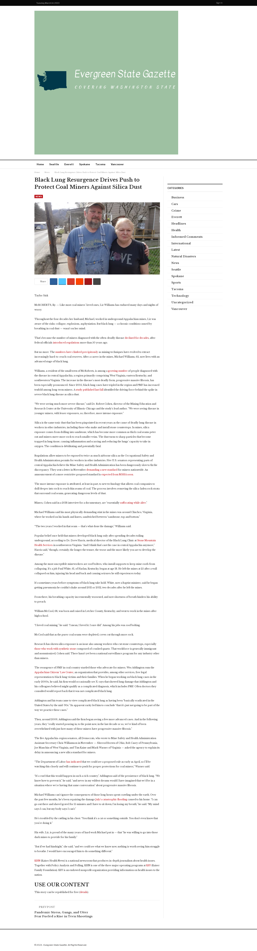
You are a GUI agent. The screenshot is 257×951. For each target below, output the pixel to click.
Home (40, 164)
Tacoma (100, 164)
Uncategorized (182, 302)
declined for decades (137, 337)
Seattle (54, 164)
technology (180, 295)
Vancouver (117, 164)
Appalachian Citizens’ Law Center (53, 672)
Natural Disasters (183, 256)
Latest (175, 250)
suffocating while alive (133, 502)
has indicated (73, 761)
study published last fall (89, 389)
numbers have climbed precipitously (76, 352)
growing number (118, 370)
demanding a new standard (101, 469)
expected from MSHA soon (117, 474)
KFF (148, 865)
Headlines (178, 223)
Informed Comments (187, 237)
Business (177, 197)
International (181, 243)
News (39, 196)
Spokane (84, 164)
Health (176, 230)
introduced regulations (66, 342)
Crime (176, 210)
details (83, 892)
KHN (37, 860)
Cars (174, 204)
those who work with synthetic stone (55, 648)
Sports (176, 282)
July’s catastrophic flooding (111, 799)
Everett (69, 164)
